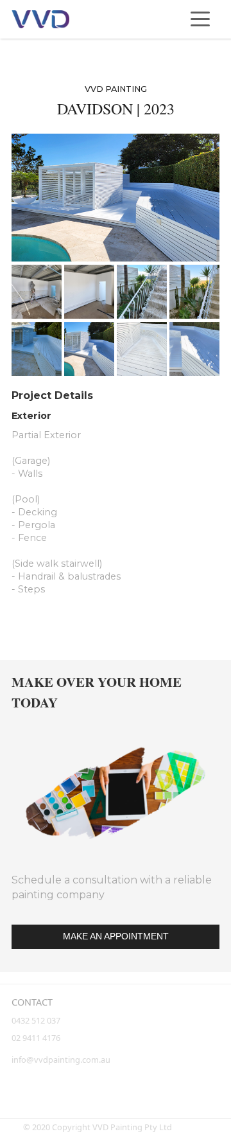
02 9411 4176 (36, 1037)
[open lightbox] (115, 197)
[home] (40, 19)
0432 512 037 (37, 1020)
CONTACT (32, 1002)
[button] (200, 19)
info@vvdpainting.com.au (61, 1059)
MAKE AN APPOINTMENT (116, 936)
